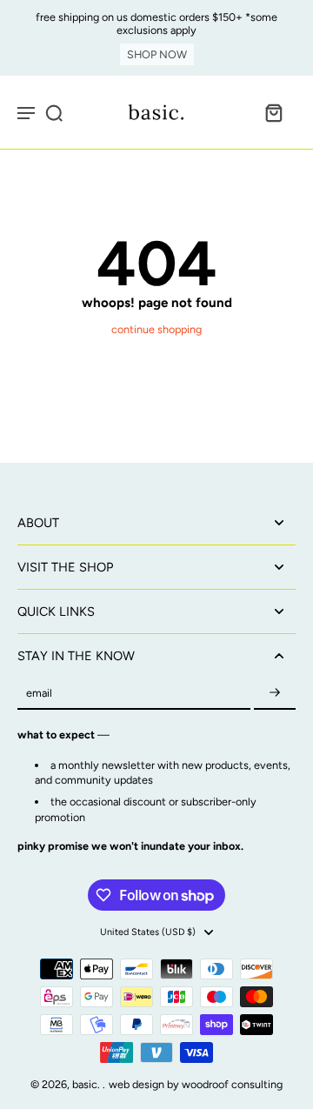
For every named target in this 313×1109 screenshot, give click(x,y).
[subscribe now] (275, 694)
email (39, 693)
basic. (87, 1084)
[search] (54, 112)
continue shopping (156, 329)
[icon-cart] (273, 112)
